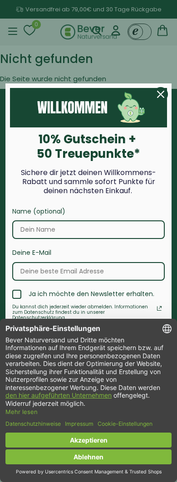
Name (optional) (38, 211)
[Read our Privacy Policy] (159, 308)
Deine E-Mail (31, 252)
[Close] (161, 94)
